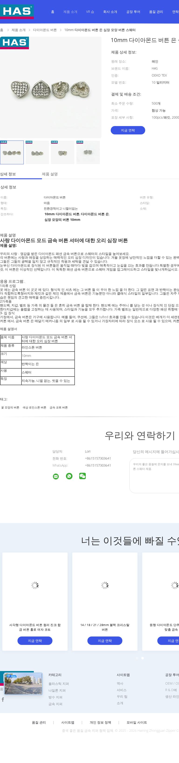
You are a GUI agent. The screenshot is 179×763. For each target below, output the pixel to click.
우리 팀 (122, 696)
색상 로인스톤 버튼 (34, 407)
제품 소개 (70, 11)
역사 (120, 683)
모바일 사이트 (137, 722)
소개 (120, 703)
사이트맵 (67, 722)
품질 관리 (156, 11)
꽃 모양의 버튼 (10, 407)
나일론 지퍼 (57, 690)
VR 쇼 (90, 11)
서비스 (122, 690)
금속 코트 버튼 (59, 407)
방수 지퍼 (55, 697)
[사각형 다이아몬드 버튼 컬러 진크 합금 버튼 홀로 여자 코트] (35, 585)
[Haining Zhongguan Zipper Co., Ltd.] (58, 477)
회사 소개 (110, 11)
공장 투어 (133, 11)
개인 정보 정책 (100, 722)
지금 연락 (128, 130)
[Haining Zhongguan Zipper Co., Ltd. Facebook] (3, 699)
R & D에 (171, 690)
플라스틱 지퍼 (58, 683)
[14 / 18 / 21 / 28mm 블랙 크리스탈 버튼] (105, 585)
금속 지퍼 (55, 704)
